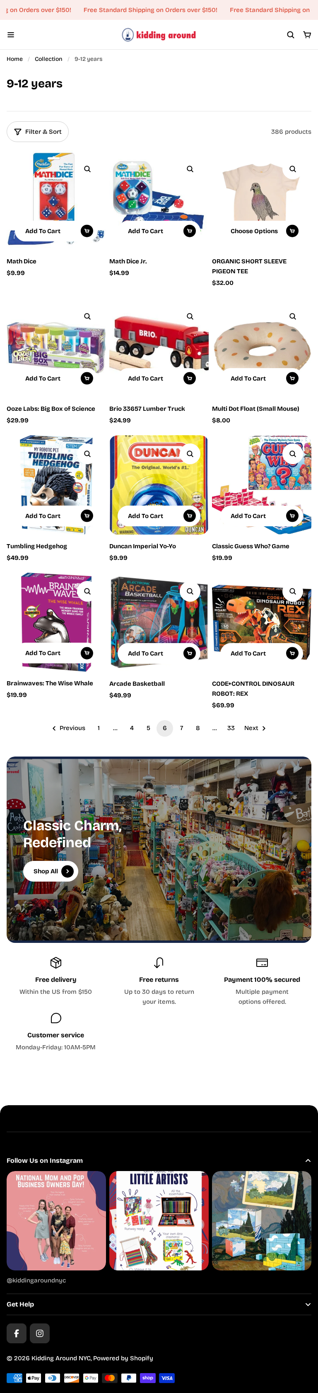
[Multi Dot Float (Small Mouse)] (261, 347)
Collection (49, 59)
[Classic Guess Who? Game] (261, 485)
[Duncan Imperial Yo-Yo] (159, 485)
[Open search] (290, 35)
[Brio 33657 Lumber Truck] (159, 347)
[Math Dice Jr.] (159, 200)
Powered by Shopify (123, 1358)
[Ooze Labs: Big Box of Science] (56, 347)
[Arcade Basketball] (159, 622)
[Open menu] (10, 35)
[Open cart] (307, 35)
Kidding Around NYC (61, 1358)
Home (15, 59)
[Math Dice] (56, 200)
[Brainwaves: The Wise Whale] (56, 622)
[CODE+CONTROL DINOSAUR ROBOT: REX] (261, 622)
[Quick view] (87, 169)
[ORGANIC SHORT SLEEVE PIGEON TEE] (261, 200)
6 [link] (165, 728)
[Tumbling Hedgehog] (56, 485)
